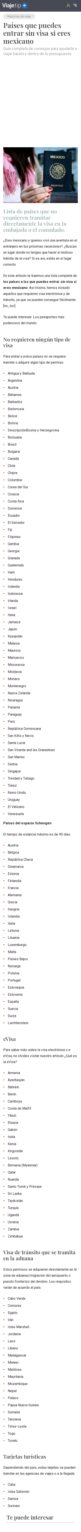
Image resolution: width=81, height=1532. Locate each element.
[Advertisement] (40, 101)
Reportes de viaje (19, 16)
